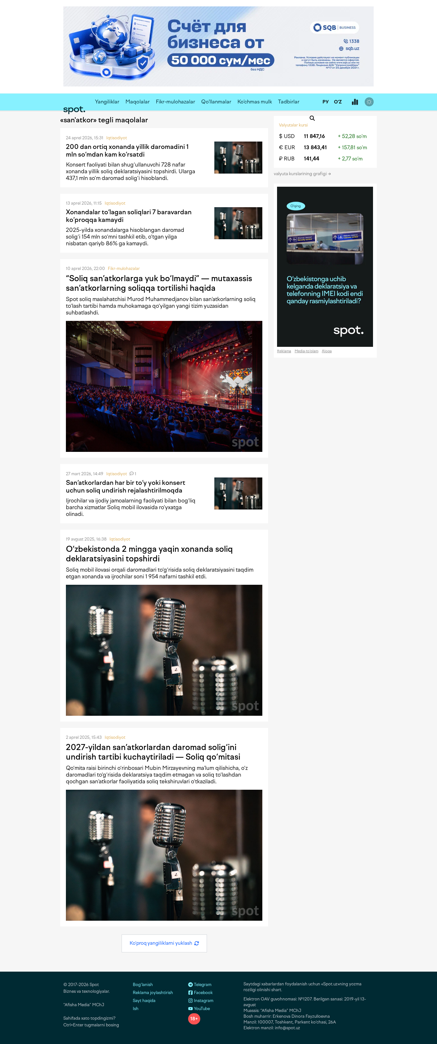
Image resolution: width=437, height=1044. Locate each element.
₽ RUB (287, 159)
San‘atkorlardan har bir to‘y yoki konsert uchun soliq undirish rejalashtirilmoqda (125, 486)
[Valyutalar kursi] (354, 102)
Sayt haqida (144, 1000)
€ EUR (287, 147)
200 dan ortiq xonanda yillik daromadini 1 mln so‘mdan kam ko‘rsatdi (127, 150)
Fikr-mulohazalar (175, 102)
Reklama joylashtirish (153, 992)
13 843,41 (315, 147)
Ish (136, 1008)
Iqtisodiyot (116, 137)
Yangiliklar (107, 102)
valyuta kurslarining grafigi (301, 173)
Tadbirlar (288, 102)
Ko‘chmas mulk (254, 102)
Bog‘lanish (143, 984)
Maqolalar (137, 102)
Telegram (202, 984)
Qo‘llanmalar (216, 102)
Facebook (203, 992)
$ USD (287, 136)
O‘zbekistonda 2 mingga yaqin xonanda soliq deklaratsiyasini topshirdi (149, 553)
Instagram (203, 1000)
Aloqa (327, 351)
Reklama (284, 351)
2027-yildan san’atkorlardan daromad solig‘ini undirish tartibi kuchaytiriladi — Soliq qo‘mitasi (153, 752)
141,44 (311, 159)
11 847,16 (314, 136)
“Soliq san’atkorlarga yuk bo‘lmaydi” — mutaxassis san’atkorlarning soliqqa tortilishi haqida (159, 283)
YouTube (201, 1008)
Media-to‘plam (306, 351)
